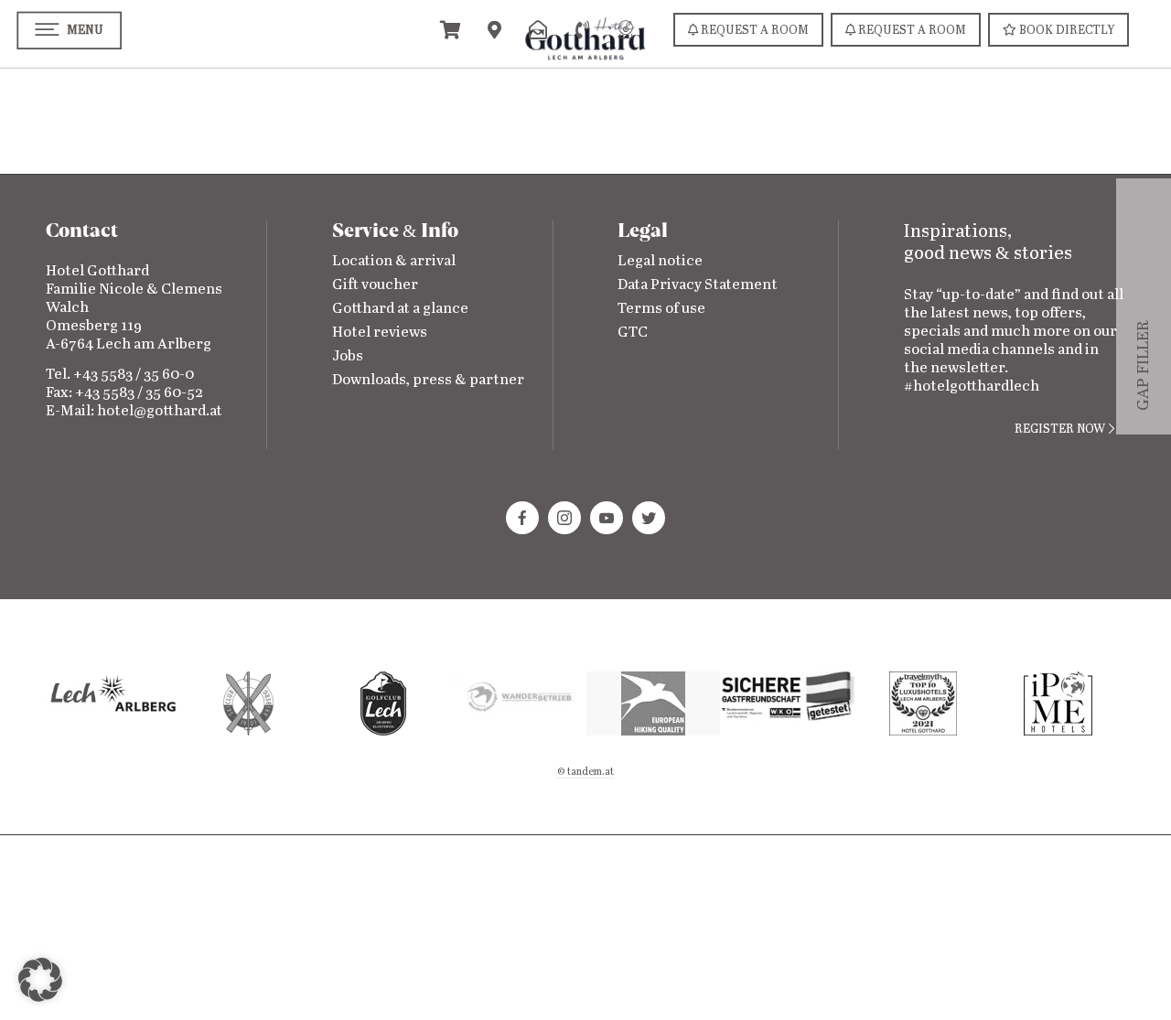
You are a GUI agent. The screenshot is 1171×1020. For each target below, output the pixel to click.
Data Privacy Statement (698, 285)
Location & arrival (394, 261)
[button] (40, 979)
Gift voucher (375, 285)
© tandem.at (585, 772)
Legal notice (660, 261)
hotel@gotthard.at (159, 411)
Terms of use (661, 309)
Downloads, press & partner (428, 380)
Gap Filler (1143, 383)
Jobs (347, 356)
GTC (633, 332)
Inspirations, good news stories (988, 242)
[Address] (494, 29)
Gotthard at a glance (400, 309)
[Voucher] (450, 29)
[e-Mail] (537, 29)
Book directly (1065, 31)
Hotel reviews (379, 332)
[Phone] (581, 29)
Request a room (753, 31)
